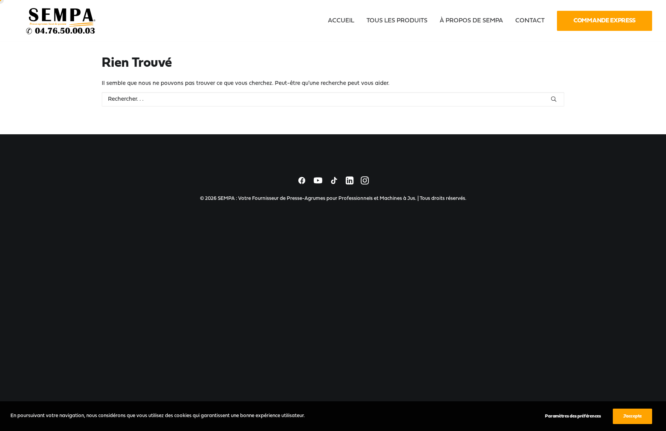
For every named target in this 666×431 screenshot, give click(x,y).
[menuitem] (344, 21)
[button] (553, 99)
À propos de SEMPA (471, 21)
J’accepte (632, 416)
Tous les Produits (397, 21)
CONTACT (530, 21)
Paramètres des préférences (572, 416)
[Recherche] (333, 99)
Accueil (341, 21)
